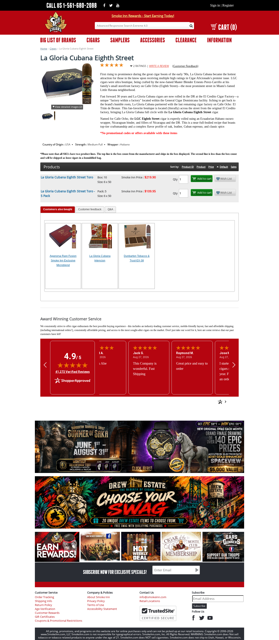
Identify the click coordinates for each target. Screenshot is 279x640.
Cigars (53, 48)
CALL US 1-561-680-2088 (71, 5)
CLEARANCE (186, 40)
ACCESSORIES (152, 40)
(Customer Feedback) (185, 66)
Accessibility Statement (102, 609)
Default (224, 166)
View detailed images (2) (68, 106)
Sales (233, 166)
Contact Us (147, 592)
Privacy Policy (96, 601)
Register (228, 5)
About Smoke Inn (98, 597)
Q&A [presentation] (110, 209)
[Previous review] (45, 365)
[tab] (57, 209)
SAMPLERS (120, 40)
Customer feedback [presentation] (89, 209)
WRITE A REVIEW (159, 66)
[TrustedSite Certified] (158, 613)
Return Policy (43, 605)
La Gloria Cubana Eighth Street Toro (67, 177)
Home (43, 48)
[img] (72, 365)
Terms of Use (95, 605)
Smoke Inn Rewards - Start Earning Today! (143, 16)
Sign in (215, 5)
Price (211, 166)
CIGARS (93, 40)
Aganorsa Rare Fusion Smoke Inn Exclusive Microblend (63, 260)
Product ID (188, 166)
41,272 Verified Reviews (72, 372)
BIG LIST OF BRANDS (58, 40)
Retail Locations (150, 601)
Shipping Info (43, 601)
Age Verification (45, 609)
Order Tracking (44, 597)
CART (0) (227, 27)
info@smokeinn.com (153, 597)
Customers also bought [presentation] (57, 209)
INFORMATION (219, 40)
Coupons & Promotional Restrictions (58, 621)
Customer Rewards (47, 613)
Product (201, 166)
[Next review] (234, 365)
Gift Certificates (45, 617)
